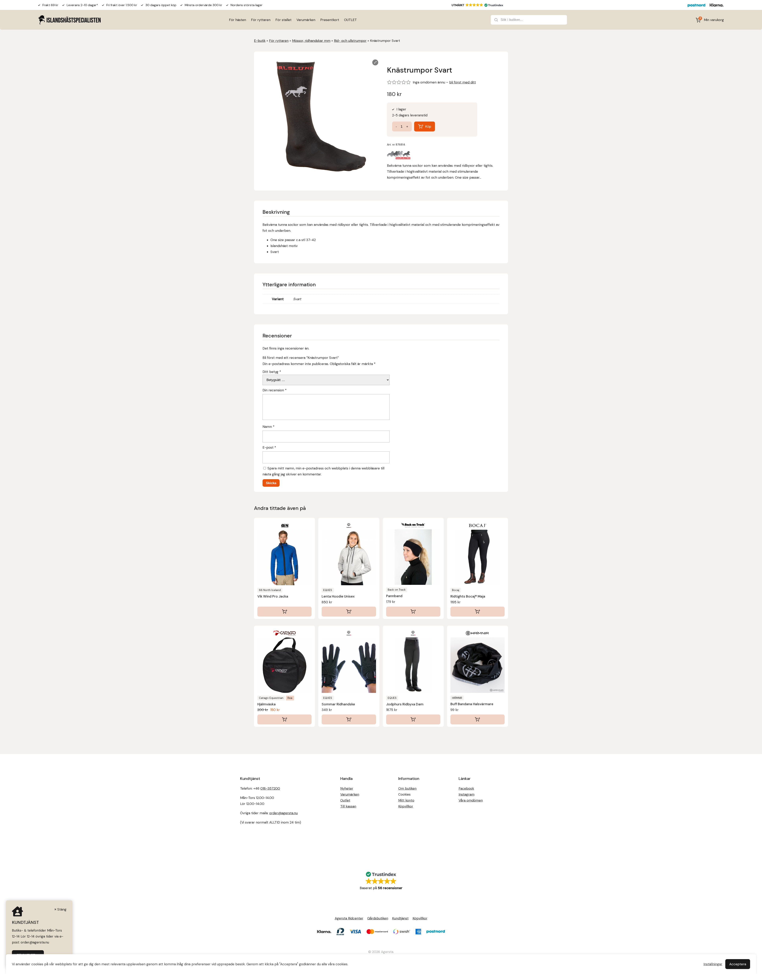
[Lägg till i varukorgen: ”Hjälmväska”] (284, 719)
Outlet (345, 800)
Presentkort (329, 20)
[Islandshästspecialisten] (69, 19)
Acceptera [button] (737, 964)
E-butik (260, 40)
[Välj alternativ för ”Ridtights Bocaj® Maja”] (477, 612)
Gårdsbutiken (377, 918)
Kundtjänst (400, 918)
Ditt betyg (272, 372)
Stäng (61, 909)
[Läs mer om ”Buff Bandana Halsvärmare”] (477, 719)
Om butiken (407, 788)
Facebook (466, 788)
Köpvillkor (405, 806)
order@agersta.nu (283, 813)
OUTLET (350, 20)
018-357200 (270, 788)
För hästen (237, 20)
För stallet (283, 20)
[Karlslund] (399, 156)
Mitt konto (406, 800)
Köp (428, 126)
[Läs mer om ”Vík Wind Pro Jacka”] (284, 612)
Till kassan (348, 806)
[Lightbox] (375, 62)
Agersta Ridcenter (349, 918)
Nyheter (346, 788)
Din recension (275, 390)
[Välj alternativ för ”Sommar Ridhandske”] (349, 719)
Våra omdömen (471, 800)
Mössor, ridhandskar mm (311, 40)
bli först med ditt (462, 82)
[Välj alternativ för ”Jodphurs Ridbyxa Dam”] (413, 719)
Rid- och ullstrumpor (350, 40)
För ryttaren (260, 20)
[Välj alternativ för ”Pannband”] (413, 612)
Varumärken (305, 20)
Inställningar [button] (712, 964)
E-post (269, 447)
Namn (268, 426)
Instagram (466, 794)
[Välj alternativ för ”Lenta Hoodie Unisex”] (349, 612)
